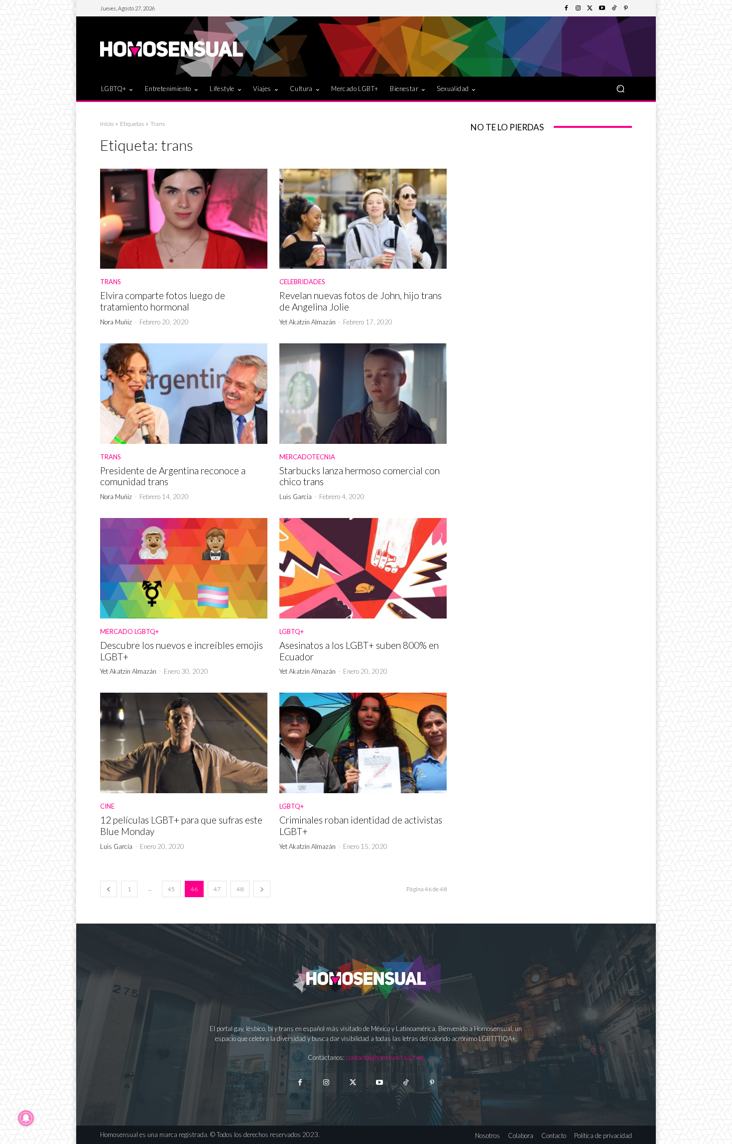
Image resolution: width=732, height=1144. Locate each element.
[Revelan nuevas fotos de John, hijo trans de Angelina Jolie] (363, 219)
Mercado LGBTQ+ (129, 631)
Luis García (295, 497)
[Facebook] (566, 8)
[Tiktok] (405, 1082)
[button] (620, 88)
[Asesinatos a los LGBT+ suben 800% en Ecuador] (363, 568)
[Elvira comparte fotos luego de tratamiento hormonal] (183, 219)
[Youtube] (602, 8)
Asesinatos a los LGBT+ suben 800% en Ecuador (359, 650)
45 (171, 889)
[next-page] (261, 889)
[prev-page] (108, 889)
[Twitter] (590, 8)
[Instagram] (578, 8)
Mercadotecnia (307, 457)
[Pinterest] (626, 8)
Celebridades (302, 282)
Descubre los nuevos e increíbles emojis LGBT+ (181, 650)
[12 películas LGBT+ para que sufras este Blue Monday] (183, 743)
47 (217, 889)
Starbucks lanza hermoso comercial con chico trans (359, 476)
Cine (107, 806)
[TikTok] (614, 8)
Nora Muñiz (116, 322)
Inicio (107, 123)
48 (240, 889)
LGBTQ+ (291, 631)
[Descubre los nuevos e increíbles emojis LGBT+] (183, 568)
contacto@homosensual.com (385, 1057)
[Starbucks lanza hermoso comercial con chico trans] (363, 393)
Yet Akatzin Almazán (307, 322)
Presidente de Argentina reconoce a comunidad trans (172, 476)
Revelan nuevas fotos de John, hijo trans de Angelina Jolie (360, 301)
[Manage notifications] (26, 1118)
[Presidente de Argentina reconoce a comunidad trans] (183, 393)
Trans (110, 282)
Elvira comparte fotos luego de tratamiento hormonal (162, 301)
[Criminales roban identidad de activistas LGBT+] (363, 743)
